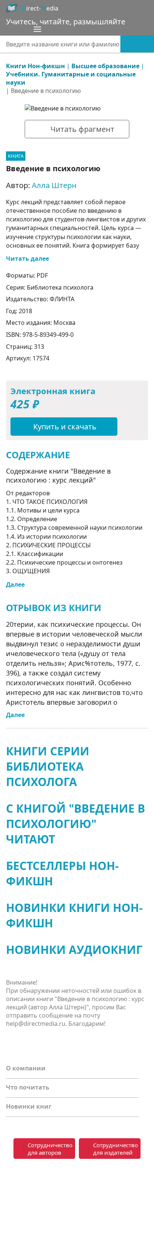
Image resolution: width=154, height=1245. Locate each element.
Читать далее (27, 258)
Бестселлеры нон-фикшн (62, 873)
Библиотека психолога (60, 287)
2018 (25, 311)
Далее (15, 584)
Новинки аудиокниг (74, 949)
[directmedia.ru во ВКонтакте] (13, 1179)
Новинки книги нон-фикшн (74, 915)
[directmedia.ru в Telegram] (28, 1179)
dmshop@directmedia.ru (112, 1201)
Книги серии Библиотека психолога (47, 766)
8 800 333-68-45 (114, 1174)
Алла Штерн (54, 185)
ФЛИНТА (62, 299)
